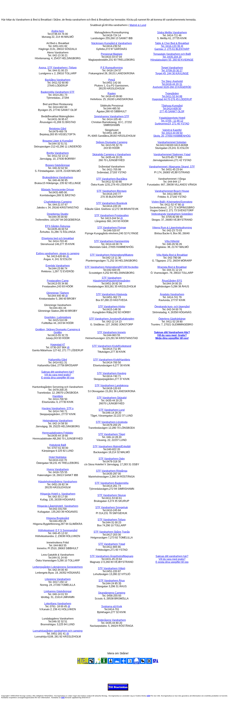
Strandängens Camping (111, 592)
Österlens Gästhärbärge (172, 318)
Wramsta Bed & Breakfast (172, 267)
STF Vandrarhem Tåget (111, 434)
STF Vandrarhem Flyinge (111, 227)
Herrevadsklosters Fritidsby (57, 432)
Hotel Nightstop (57, 457)
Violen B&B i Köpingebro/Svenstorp (172, 201)
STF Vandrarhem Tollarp (112, 519)
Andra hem (57, 31)
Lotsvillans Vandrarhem (57, 603)
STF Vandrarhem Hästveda (111, 294)
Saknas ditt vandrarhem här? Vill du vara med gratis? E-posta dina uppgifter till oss (57, 374)
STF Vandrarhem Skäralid (112, 397)
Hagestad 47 (57, 344)
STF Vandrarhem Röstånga (111, 470)
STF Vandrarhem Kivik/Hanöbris (111, 359)
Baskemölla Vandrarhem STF (57, 92)
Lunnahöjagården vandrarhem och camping (58, 630)
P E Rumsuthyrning (112, 67)
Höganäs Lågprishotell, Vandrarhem (57, 506)
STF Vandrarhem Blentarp (112, 191)
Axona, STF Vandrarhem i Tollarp (58, 67)
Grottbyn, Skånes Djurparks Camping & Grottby (57, 331)
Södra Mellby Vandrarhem (172, 32)
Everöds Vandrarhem (58, 265)
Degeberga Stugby (57, 214)
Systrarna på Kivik (111, 606)
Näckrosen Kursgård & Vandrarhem (111, 43)
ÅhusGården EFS (172, 280)
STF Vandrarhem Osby (112, 458)
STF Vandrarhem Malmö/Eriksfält (112, 446)
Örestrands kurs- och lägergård (172, 306)
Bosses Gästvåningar (57, 165)
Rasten (112, 93)
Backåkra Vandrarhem (57, 79)
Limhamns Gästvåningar (58, 591)
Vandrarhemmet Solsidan (171, 142)
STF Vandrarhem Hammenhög (111, 241)
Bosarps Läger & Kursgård (58, 140)
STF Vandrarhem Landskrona (111, 385)
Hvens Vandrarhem (58, 469)
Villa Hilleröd (172, 241)
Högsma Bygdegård (57, 518)
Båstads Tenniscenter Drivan (57, 189)
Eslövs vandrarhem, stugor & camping (57, 253)
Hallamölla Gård (57, 359)
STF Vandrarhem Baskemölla (111, 483)
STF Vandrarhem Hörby (111, 306)
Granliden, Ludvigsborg (57, 317)
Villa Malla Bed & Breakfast (172, 255)
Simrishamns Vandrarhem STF (111, 116)
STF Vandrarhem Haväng (111, 373)
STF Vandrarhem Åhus (112, 580)
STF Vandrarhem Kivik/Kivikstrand (111, 346)
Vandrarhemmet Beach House (172, 191)
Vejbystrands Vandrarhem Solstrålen (172, 214)
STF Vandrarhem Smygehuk (111, 507)
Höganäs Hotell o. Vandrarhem (57, 493)
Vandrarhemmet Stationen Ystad (171, 154)
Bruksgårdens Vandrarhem (57, 177)
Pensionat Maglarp (111, 54)
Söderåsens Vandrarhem (111, 620)
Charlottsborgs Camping (58, 201)
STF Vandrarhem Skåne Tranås (112, 531)
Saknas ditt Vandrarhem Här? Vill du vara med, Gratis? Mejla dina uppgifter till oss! (172, 335)
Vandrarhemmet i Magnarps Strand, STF (172, 166)
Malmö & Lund (138, 25)
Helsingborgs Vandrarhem (58, 420)
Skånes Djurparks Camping (111, 142)
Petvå (111, 79)
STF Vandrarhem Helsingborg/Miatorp (111, 255)
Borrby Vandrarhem (58, 153)
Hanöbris (57, 396)
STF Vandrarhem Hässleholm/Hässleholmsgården (111, 279)
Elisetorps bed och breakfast (58, 238)
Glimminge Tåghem (57, 293)
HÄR (148, 696)
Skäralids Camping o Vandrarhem (111, 154)
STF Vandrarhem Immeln (111, 332)
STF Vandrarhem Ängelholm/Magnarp (111, 556)
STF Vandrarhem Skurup (111, 495)
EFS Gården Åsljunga (57, 226)
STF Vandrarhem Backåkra (111, 178)
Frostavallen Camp (58, 280)
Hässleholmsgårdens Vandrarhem (57, 481)
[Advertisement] (118, 8)
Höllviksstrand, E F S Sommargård (57, 530)
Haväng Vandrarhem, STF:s (58, 408)
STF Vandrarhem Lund (112, 410)
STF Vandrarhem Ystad (111, 544)
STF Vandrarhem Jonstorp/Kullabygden (111, 318)
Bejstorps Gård (57, 128)
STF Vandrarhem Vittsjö (111, 568)
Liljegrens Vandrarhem (58, 579)
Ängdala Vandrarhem (172, 294)
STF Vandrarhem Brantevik (111, 203)
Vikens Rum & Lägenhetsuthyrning (172, 227)
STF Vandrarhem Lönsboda (111, 422)
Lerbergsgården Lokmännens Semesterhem (58, 567)
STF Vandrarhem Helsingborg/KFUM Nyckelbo (111, 267)
